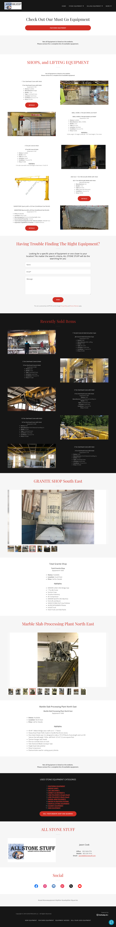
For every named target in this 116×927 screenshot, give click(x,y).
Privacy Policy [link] (64, 306)
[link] (13, 6)
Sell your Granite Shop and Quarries (58, 814)
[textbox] (58, 264)
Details (32, 105)
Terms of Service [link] (74, 306)
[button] (76, 6)
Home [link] (64, 6)
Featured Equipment (58, 28)
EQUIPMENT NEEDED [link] (62, 920)
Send (58, 300)
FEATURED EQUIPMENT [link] (46, 920)
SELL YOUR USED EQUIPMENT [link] (81, 920)
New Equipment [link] (31, 920)
